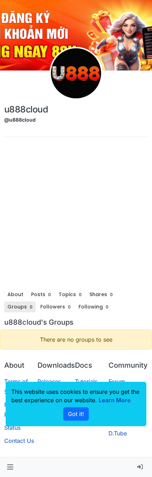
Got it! (76, 413)
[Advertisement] (76, 215)
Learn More (115, 400)
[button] (10, 467)
